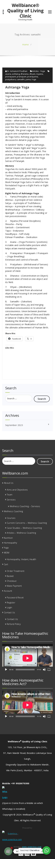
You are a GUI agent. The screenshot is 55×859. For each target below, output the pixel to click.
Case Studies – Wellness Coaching (24, 527)
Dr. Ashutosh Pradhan (17, 71)
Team (9, 494)
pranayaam (10, 76)
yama (28, 79)
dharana (24, 74)
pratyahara (10, 79)
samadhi (20, 79)
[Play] (6, 669)
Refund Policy (14, 623)
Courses (11, 517)
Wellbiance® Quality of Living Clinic (25, 11)
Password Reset (15, 597)
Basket (10, 575)
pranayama (32, 76)
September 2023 (14, 425)
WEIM (6, 552)
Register (11, 602)
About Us (8, 482)
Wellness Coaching (13, 511)
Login (9, 607)
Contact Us (9, 612)
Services (11, 499)
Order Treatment (15, 570)
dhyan (32, 74)
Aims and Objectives (17, 489)
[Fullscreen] (49, 669)
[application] (27, 658)
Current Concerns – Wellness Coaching (27, 522)
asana (8, 74)
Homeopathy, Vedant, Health (21, 559)
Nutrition (8, 537)
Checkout (11, 580)
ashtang (16, 74)
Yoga (34, 79)
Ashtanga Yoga (17, 87)
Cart (6, 564)
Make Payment (14, 585)
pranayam (21, 76)
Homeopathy (10, 542)
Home (25, 44)
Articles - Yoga (38, 71)
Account (8, 590)
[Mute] (44, 669)
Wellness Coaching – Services (25, 506)
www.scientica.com (31, 846)
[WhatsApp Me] (27, 793)
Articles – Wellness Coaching (21, 532)
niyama (39, 74)
